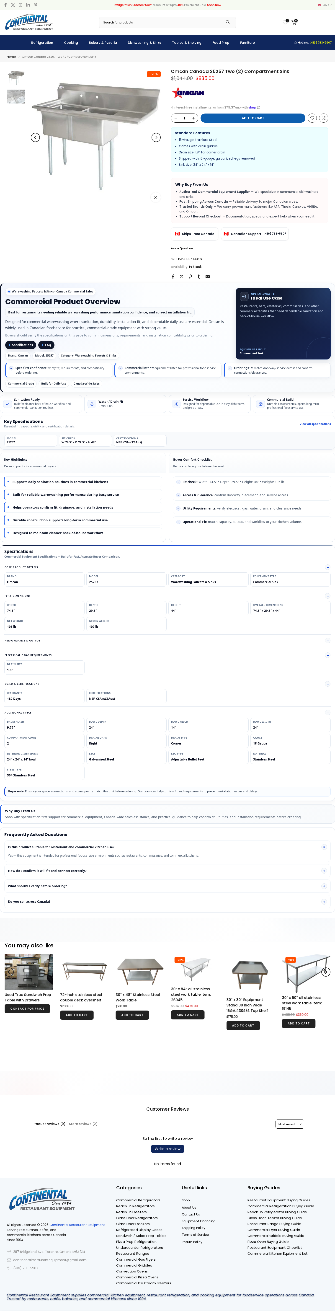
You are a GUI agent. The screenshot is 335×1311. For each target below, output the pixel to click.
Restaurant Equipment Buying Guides (278, 1200)
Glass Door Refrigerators (137, 1217)
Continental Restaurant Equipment (77, 1225)
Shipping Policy (193, 1228)
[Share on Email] (208, 276)
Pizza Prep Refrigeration (136, 1241)
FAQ (48, 345)
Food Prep (220, 42)
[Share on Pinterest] (190, 276)
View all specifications (315, 424)
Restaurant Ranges (132, 1253)
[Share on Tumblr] (199, 276)
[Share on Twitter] (182, 276)
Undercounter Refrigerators (139, 1247)
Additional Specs (18, 712)
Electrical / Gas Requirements (28, 655)
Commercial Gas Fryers (136, 1259)
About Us (189, 1207)
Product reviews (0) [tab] (49, 1124)
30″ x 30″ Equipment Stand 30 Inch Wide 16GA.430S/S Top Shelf (247, 1005)
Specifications (22, 345)
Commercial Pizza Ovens (137, 1277)
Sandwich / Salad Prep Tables (141, 1235)
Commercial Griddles (134, 1265)
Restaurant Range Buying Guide (274, 1223)
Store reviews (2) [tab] (83, 1124)
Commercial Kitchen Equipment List (277, 1253)
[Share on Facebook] (173, 276)
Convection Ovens (132, 1271)
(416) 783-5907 (274, 233)
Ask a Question (182, 248)
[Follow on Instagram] (20, 5)
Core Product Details (21, 567)
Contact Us (191, 1214)
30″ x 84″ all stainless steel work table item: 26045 (191, 994)
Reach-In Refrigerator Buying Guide (277, 1212)
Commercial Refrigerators (138, 1200)
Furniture (247, 42)
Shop (186, 1200)
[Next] (156, 137)
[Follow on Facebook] (5, 5)
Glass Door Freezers (133, 1223)
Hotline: (314, 42)
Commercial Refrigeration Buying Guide (280, 1206)
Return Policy (192, 1242)
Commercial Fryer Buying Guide (273, 1229)
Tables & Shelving (186, 42)
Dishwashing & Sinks (144, 42)
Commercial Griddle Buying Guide (275, 1235)
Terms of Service (195, 1235)
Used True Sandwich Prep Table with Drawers (28, 997)
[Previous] (35, 137)
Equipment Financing (198, 1221)
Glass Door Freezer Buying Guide (274, 1217)
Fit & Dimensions (18, 595)
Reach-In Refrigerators (135, 1206)
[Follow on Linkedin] (28, 5)
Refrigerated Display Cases (139, 1229)
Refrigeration (42, 42)
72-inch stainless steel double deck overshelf (81, 997)
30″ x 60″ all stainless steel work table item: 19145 (302, 1003)
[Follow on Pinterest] (36, 5)
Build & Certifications (22, 683)
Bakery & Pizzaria (103, 42)
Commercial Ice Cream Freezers (143, 1283)
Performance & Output (22, 640)
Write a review (167, 1148)
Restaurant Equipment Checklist (274, 1247)
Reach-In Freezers (131, 1212)
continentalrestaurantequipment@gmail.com (50, 1260)
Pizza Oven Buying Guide (268, 1241)
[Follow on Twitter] (13, 5)
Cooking (71, 42)
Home (11, 56)
